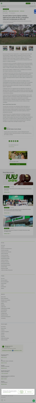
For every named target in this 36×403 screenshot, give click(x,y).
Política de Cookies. (7, 392)
